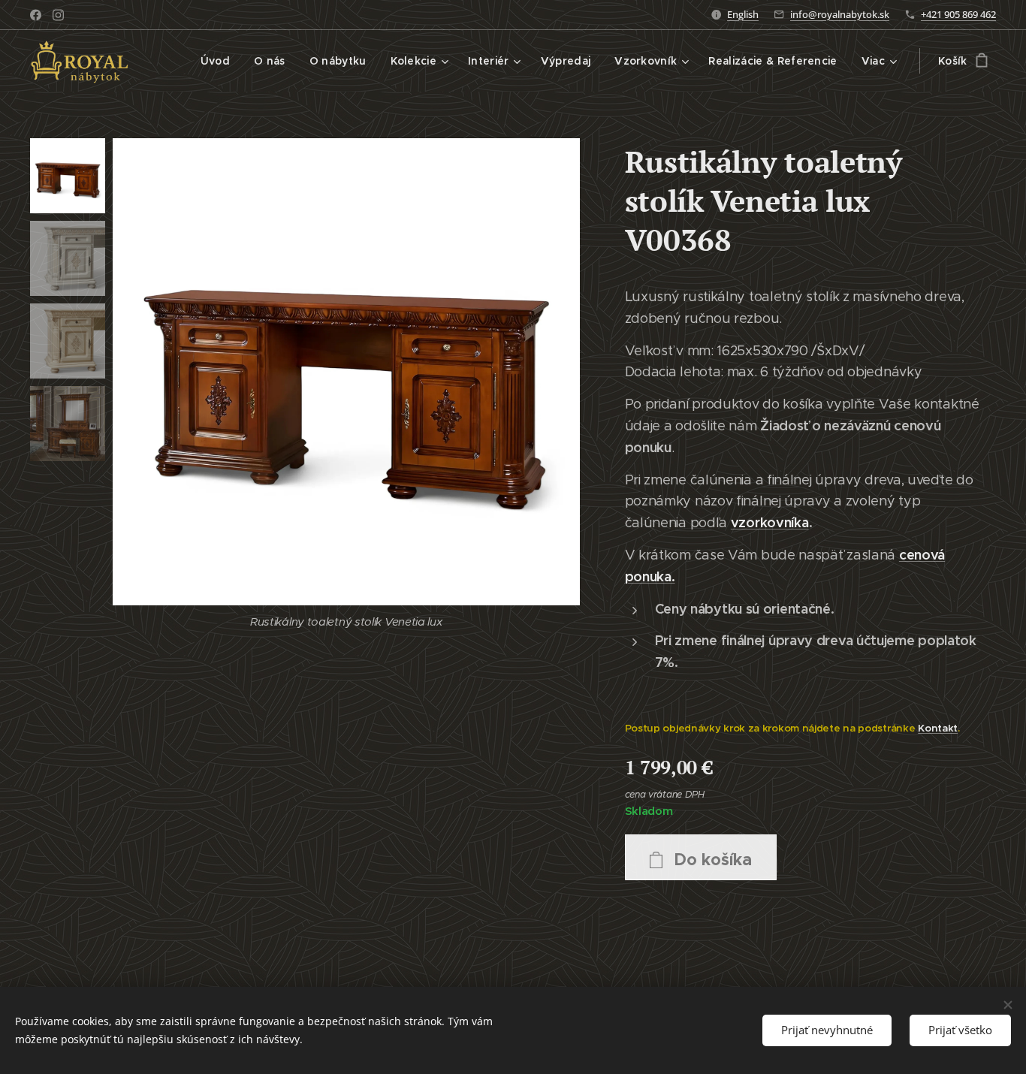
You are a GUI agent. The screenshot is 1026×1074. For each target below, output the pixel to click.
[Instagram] (58, 15)
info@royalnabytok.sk (839, 14)
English (743, 14)
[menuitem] (219, 61)
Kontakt (938, 728)
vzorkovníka (770, 522)
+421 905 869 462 (958, 14)
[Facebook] (35, 15)
